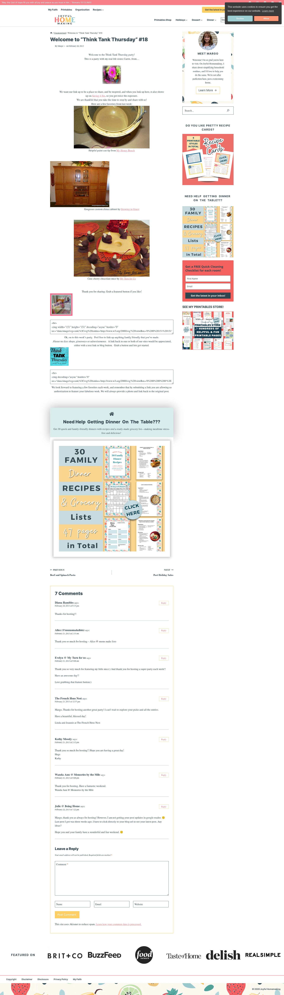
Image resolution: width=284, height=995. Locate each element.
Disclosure (43, 979)
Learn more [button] (268, 11)
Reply (163, 602)
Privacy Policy (61, 979)
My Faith (53, 9)
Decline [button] (240, 18)
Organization (82, 9)
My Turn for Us (128, 278)
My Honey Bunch (125, 150)
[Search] (228, 110)
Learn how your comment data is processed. (118, 924)
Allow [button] (266, 18)
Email (98, 904)
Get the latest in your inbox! (219, 9)
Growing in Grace (130, 209)
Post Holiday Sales (163, 572)
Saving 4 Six (98, 95)
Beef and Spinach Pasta (62, 572)
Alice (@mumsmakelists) (69, 630)
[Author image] (52, 46)
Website (138, 904)
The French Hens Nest (68, 698)
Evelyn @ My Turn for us (70, 658)
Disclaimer (27, 979)
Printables (66, 9)
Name (59, 904)
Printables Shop (162, 19)
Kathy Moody (63, 739)
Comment (62, 864)
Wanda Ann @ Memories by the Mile (77, 775)
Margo (60, 46)
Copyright (11, 979)
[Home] (51, 32)
